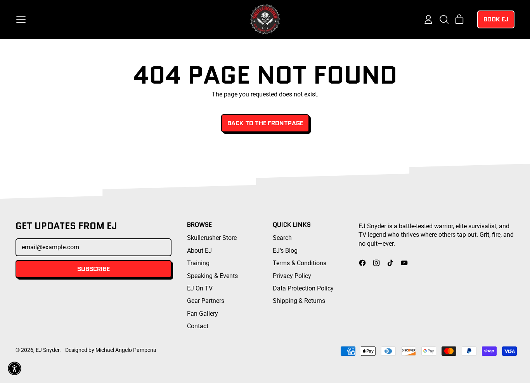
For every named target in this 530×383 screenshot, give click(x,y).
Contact (197, 326)
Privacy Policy (292, 276)
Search (282, 237)
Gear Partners (205, 300)
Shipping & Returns (299, 300)
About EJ (199, 250)
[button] (443, 19)
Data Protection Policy (303, 288)
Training (198, 263)
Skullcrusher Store (212, 237)
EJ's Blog (285, 250)
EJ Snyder (47, 350)
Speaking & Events (212, 276)
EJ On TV (200, 288)
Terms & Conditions (299, 263)
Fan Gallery (202, 313)
